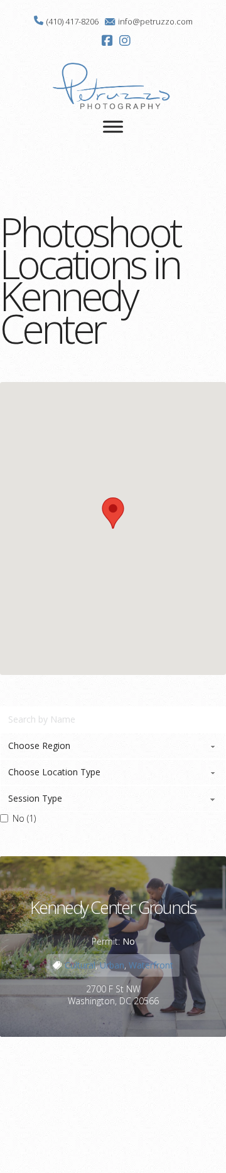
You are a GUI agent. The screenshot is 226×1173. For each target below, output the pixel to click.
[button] (113, 513)
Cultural (80, 965)
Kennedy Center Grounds (112, 907)
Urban (112, 965)
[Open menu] (113, 127)
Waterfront (151, 965)
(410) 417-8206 (72, 21)
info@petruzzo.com (155, 21)
